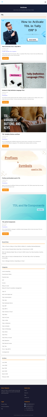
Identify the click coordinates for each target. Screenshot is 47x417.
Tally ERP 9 (8, 51)
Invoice (3, 283)
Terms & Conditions (5, 406)
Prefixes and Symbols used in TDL (11, 178)
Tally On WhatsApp (6, 329)
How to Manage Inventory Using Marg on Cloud (13, 261)
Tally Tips (4, 346)
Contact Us (26, 397)
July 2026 (4, 362)
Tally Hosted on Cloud (7, 311)
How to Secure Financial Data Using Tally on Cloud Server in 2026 (17, 249)
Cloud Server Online (6, 274)
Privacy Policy (4, 404)
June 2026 (4, 365)
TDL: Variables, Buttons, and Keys (11, 134)
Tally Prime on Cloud (7, 337)
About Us (26, 392)
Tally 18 (4, 291)
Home (25, 390)
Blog (25, 395)
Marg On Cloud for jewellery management (12, 288)
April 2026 (4, 371)
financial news (5, 277)
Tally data (4, 300)
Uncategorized (5, 352)
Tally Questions (4, 95)
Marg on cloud (5, 285)
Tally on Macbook (6, 323)
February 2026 (5, 376)
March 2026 (5, 374)
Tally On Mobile (5, 326)
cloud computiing (6, 271)
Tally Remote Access (7, 343)
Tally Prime (4, 334)
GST (3, 280)
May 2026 (4, 368)
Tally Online (4, 331)
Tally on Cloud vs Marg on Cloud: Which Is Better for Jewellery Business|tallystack (21, 246)
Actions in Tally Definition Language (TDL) (13, 90)
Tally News (4, 314)
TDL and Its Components (8, 222)
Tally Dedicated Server (7, 303)
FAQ (2, 408)
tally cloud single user (7, 294)
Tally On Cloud (5, 317)
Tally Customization (6, 297)
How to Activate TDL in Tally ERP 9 (11, 46)
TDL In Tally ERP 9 (13, 51)
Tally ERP (3, 51)
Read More (5, 58)
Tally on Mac (5, 320)
